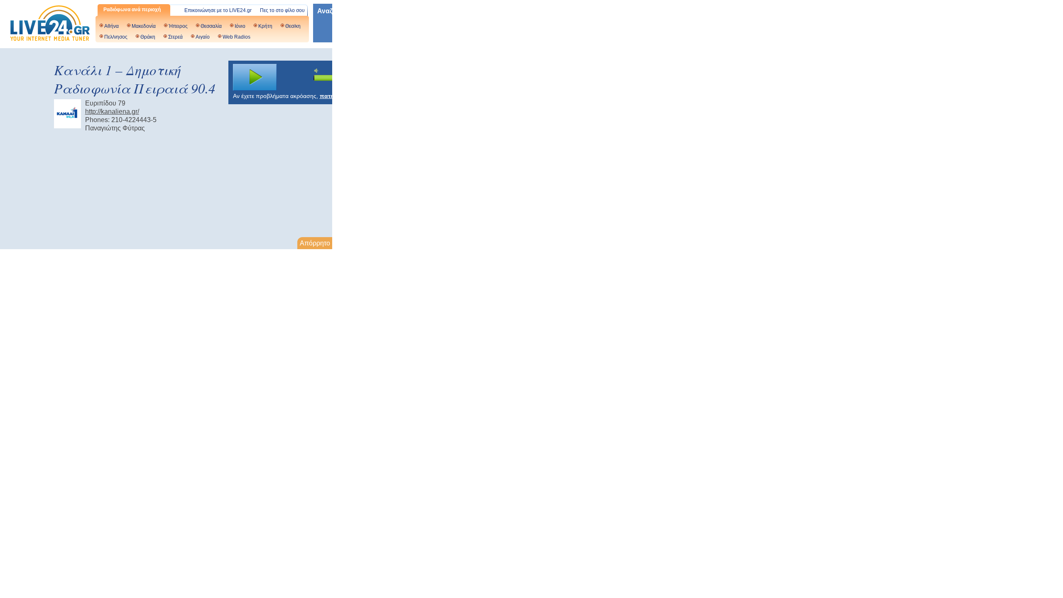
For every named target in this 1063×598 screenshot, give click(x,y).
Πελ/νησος (115, 37)
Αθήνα (111, 26)
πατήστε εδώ (338, 96)
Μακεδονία (144, 26)
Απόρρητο (315, 243)
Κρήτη (265, 26)
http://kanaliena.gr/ (112, 111)
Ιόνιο (240, 26)
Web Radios (236, 37)
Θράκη (147, 37)
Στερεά (175, 37)
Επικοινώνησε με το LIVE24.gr (218, 10)
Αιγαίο (203, 37)
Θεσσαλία (211, 26)
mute (317, 71)
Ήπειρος (178, 26)
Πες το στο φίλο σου (282, 10)
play (255, 77)
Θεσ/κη (293, 26)
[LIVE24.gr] (49, 24)
